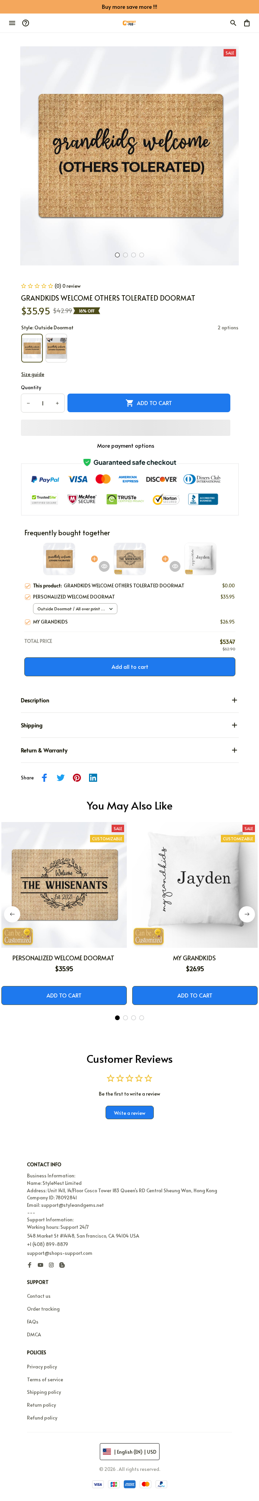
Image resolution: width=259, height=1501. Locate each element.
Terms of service (45, 1379)
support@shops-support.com (59, 1253)
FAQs (32, 1321)
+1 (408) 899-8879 (47, 1244)
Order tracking (43, 1309)
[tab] (117, 255)
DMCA (34, 1334)
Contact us (39, 1296)
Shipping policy (44, 1392)
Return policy (41, 1405)
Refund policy (42, 1417)
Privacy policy (42, 1366)
